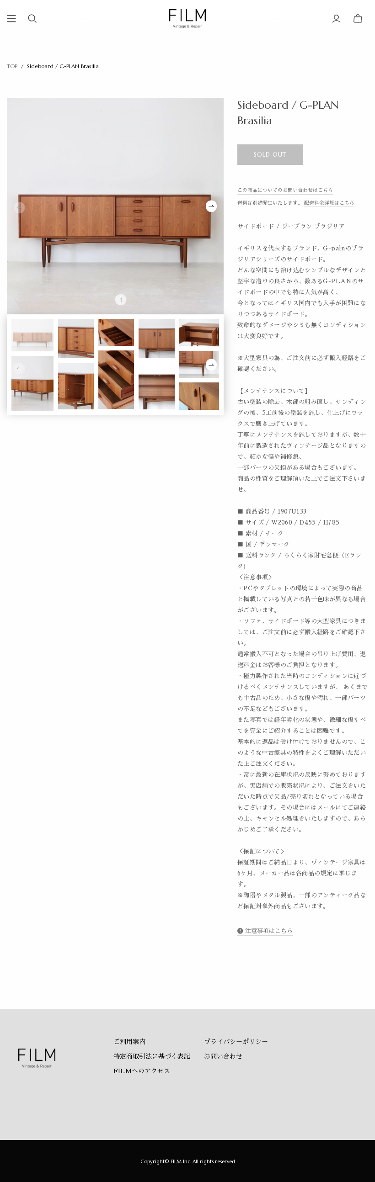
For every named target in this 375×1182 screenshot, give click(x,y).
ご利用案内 (129, 1042)
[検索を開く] (32, 18)
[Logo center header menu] (11, 18)
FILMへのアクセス (141, 1071)
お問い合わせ (223, 1056)
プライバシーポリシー (236, 1042)
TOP (12, 66)
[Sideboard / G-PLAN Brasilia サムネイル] (32, 335)
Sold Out (270, 155)
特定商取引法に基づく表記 (151, 1056)
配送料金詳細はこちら (329, 203)
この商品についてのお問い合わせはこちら (285, 190)
